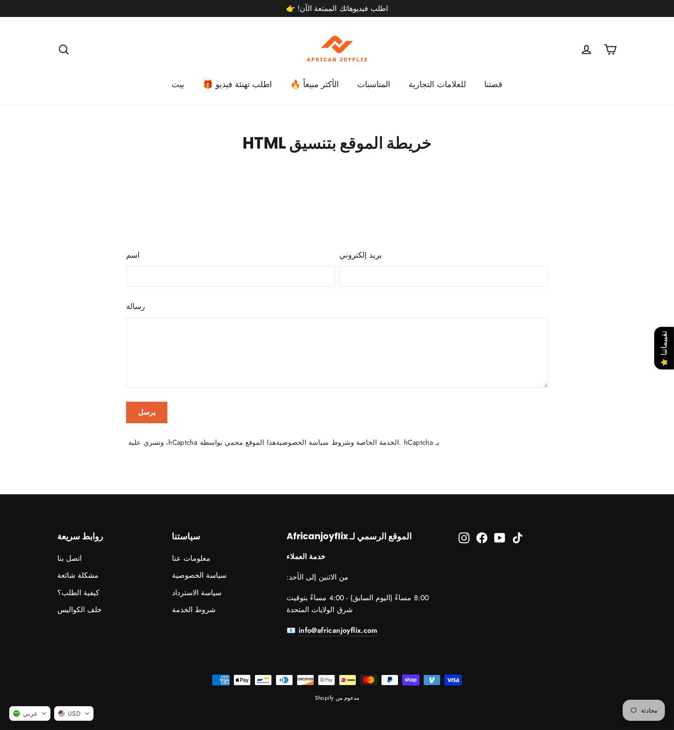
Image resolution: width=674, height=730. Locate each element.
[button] (29, 713)
